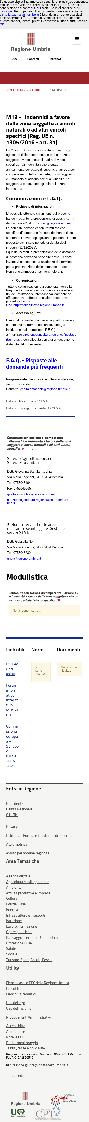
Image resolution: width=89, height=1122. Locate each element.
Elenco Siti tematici (21, 994)
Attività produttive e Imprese (28, 893)
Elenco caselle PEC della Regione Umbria (37, 983)
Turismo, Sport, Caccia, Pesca (29, 960)
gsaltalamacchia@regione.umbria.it (45, 389)
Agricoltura (15, 89)
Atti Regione (15, 1031)
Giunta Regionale (19, 809)
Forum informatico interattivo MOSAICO (12, 700)
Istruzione (14, 921)
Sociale (11, 954)
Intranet (55, 59)
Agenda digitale (18, 876)
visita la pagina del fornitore (19, 14)
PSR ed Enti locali (12, 669)
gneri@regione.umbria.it (24, 558)
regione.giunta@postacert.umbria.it (40, 1065)
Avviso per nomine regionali (27, 853)
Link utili (12, 988)
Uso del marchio (18, 1008)
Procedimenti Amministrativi (28, 1017)
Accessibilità (15, 1026)
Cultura (11, 898)
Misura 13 (59, 89)
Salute (11, 949)
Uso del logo (15, 1003)
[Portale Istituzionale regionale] (25, 1098)
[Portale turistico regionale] (18, 1112)
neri (43, 223)
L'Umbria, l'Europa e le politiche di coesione (39, 835)
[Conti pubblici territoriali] (48, 1112)
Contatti (33, 59)
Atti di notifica (16, 844)
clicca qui (6, 11)
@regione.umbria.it (59, 223)
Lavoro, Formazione (21, 926)
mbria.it (16, 339)
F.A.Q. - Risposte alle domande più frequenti (34, 363)
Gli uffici (12, 815)
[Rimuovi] (23, 449)
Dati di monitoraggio (22, 1043)
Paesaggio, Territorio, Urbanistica (32, 937)
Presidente (14, 803)
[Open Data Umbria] (63, 1098)
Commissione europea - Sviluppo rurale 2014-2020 (12, 746)
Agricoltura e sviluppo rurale (27, 882)
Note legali (14, 1037)
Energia (12, 909)
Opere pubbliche (19, 932)
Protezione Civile (19, 943)
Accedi (17, 1075)
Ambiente (14, 887)
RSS (14, 59)
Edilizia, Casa (16, 904)
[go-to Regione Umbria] (31, 35)
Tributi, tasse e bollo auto (25, 1048)
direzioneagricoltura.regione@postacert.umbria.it (37, 501)
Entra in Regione (23, 789)
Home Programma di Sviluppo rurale (40, 89)
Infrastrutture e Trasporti (25, 915)
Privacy (12, 826)
